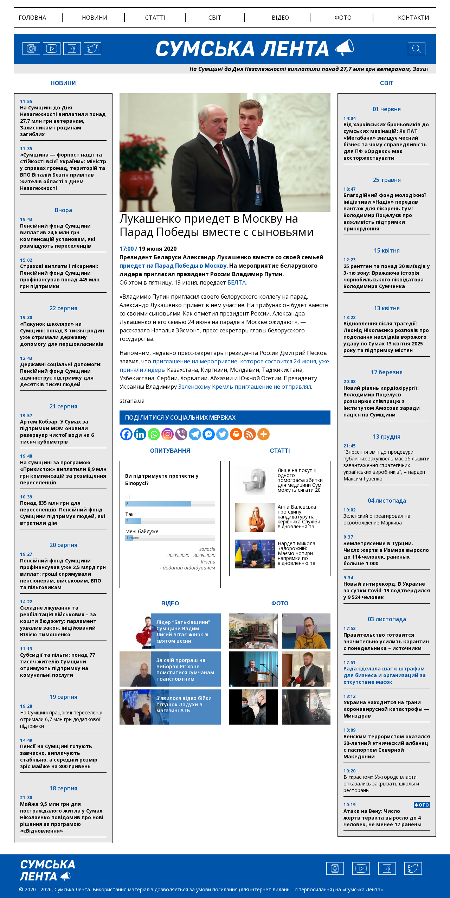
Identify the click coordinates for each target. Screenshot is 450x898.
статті (155, 17)
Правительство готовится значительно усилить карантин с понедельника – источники (386, 641)
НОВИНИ (63, 83)
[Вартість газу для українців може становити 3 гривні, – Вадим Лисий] (306, 669)
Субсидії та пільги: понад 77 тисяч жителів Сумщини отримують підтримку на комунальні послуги (57, 664)
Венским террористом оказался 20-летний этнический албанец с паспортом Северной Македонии (386, 746)
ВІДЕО (170, 603)
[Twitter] (222, 434)
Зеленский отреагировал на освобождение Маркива (376, 519)
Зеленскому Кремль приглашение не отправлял (244, 386)
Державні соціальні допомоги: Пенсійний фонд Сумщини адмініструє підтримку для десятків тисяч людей (61, 374)
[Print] (236, 434)
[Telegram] (195, 434)
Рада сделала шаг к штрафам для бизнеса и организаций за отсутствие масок (384, 675)
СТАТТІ (280, 451)
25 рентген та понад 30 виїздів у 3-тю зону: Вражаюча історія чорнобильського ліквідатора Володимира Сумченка (386, 276)
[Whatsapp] (154, 434)
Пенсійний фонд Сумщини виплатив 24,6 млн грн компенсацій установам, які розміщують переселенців (57, 235)
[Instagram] (167, 434)
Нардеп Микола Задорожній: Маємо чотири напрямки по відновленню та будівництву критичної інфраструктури (296, 560)
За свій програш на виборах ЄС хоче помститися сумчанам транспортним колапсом (185, 672)
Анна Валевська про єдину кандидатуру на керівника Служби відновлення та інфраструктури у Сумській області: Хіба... (299, 523)
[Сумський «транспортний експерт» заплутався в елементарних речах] (306, 631)
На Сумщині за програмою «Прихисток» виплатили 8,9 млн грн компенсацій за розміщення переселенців (63, 472)
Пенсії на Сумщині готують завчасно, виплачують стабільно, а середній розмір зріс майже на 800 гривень (58, 756)
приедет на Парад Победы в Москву (173, 265)
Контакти (413, 17)
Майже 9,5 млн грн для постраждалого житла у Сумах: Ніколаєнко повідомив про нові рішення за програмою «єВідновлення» (62, 817)
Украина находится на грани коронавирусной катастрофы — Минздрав (386, 709)
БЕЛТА (236, 282)
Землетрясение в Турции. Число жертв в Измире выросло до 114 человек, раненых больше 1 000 (386, 553)
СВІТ (386, 83)
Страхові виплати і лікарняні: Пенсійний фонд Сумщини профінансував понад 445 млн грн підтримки (59, 276)
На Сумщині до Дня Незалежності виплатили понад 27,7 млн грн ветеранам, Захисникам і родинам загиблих (63, 121)
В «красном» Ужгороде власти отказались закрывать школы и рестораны (381, 783)
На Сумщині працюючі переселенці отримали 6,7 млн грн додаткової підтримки (61, 719)
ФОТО (279, 603)
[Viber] (181, 434)
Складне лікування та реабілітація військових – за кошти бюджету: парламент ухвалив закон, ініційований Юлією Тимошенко (58, 621)
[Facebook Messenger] (208, 434)
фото (343, 17)
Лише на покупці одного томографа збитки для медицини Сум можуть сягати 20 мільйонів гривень (300, 482)
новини (95, 17)
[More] (263, 434)
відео (280, 17)
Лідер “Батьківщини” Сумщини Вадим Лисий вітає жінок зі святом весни (183, 631)
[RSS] (250, 434)
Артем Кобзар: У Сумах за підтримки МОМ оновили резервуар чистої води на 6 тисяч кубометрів (57, 431)
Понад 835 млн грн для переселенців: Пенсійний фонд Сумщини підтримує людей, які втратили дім (62, 512)
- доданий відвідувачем (187, 568)
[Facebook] (126, 434)
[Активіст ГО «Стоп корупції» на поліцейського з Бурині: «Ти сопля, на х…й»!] (253, 707)
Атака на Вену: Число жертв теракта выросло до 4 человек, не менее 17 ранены (382, 818)
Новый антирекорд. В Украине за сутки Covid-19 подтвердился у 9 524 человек (386, 590)
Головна (32, 17)
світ (214, 17)
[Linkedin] (140, 434)
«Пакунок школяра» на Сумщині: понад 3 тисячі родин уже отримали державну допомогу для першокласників (62, 333)
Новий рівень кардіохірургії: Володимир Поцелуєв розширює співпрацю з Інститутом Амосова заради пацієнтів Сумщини (381, 401)
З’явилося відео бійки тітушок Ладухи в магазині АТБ (184, 704)
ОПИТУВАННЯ (170, 451)
